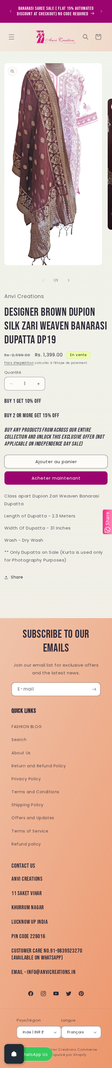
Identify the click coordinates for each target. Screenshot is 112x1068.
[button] (11, 37)
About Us (21, 753)
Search (19, 739)
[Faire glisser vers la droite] (68, 280)
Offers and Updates (32, 818)
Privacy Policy (26, 779)
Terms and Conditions (35, 792)
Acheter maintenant (56, 478)
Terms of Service (30, 831)
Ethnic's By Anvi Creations (53, 1049)
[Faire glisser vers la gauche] (43, 280)
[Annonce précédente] (10, 11)
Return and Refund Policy (38, 766)
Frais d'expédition (19, 363)
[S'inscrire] (94, 689)
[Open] (14, 1054)
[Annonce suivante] (101, 11)
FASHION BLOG (26, 727)
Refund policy (26, 844)
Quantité (12, 372)
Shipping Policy (27, 805)
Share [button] (17, 577)
